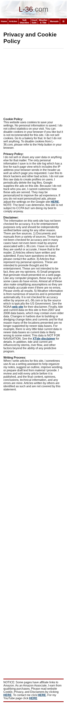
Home (4, 21)
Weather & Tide (43, 21)
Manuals (54, 21)
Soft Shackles (24, 21)
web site (17, 306)
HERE (55, 201)
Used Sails (34, 21)
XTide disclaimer (44, 338)
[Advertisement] (33, 84)
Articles (13, 21)
